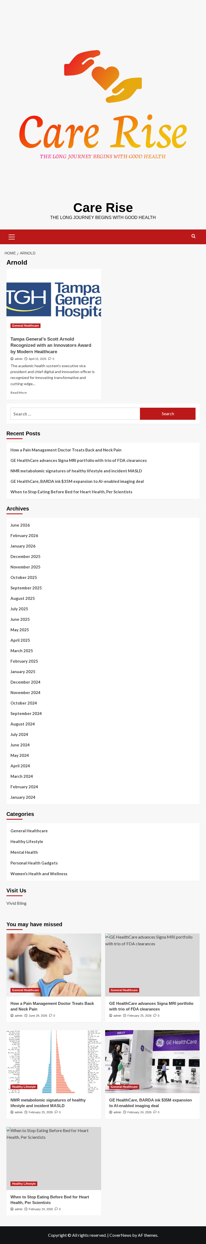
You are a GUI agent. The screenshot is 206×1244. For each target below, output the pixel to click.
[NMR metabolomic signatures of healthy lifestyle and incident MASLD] (53, 1061)
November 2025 (25, 566)
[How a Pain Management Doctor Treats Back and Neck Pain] (53, 965)
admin (19, 358)
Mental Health (24, 852)
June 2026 (20, 525)
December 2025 (25, 556)
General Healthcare (25, 325)
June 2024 (20, 744)
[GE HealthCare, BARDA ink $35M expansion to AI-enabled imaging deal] (152, 1061)
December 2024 (25, 682)
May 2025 (19, 629)
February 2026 (24, 535)
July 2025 (19, 608)
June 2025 (20, 619)
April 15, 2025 (37, 358)
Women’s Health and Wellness (38, 873)
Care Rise (103, 207)
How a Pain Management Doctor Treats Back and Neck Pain (66, 449)
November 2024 (25, 692)
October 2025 (23, 577)
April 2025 (20, 640)
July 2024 (19, 734)
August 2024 (22, 723)
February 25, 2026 (139, 1015)
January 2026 (22, 545)
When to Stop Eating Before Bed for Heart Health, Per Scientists (71, 491)
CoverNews (120, 1235)
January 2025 (22, 671)
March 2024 (21, 776)
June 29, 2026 (38, 1015)
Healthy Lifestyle (26, 841)
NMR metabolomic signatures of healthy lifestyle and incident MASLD (76, 470)
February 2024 (24, 786)
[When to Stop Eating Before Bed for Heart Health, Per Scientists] (53, 1158)
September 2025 (26, 587)
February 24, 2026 (139, 1112)
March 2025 (21, 650)
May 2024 (19, 755)
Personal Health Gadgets (34, 862)
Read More (18, 393)
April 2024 (20, 765)
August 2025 (22, 598)
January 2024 (22, 797)
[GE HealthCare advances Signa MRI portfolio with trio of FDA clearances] (152, 965)
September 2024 (26, 713)
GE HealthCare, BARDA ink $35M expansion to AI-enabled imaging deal (77, 481)
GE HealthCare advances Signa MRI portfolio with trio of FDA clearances (78, 460)
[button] (11, 236)
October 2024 (23, 703)
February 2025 (24, 661)
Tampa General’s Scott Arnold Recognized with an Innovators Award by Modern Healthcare (50, 346)
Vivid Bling (16, 903)
